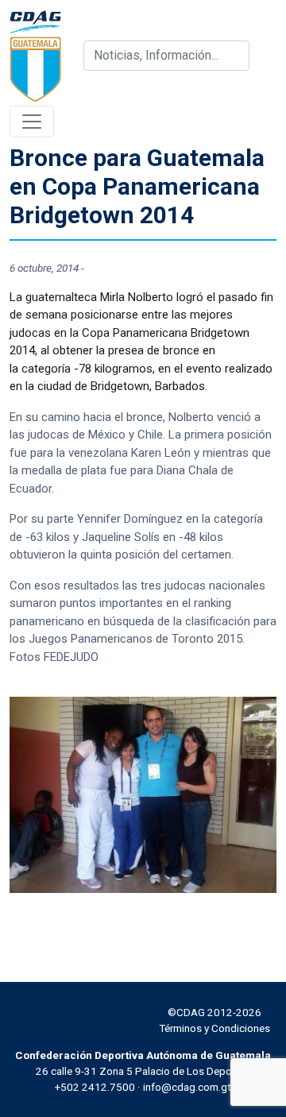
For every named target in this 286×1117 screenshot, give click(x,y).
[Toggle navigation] (32, 121)
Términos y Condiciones (214, 1028)
